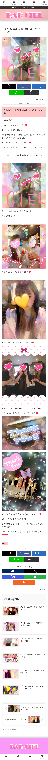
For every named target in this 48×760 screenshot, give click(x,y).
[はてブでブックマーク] (40, 634)
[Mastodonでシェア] (19, 628)
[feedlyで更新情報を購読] (35, 577)
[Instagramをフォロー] (13, 577)
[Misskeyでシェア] (40, 628)
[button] (31, 92)
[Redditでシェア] (29, 634)
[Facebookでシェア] (8, 634)
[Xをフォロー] (35, 571)
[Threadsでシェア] (19, 634)
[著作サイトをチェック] (13, 571)
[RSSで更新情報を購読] (24, 582)
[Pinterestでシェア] (19, 640)
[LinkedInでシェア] (29, 640)
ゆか (5, 543)
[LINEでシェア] (8, 640)
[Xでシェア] (8, 628)
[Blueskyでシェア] (29, 628)
